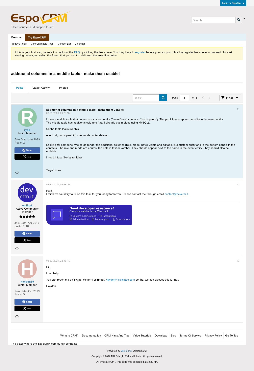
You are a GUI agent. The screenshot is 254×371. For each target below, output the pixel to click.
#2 (238, 184)
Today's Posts (19, 43)
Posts (19, 87)
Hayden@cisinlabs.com (120, 279)
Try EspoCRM (37, 37)
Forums (16, 37)
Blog (173, 335)
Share (29, 150)
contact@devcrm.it (176, 194)
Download (161, 335)
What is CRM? (69, 335)
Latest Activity (41, 87)
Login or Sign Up (231, 3)
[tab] (19, 88)
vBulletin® (126, 351)
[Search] (239, 20)
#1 (238, 109)
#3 (238, 260)
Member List (64, 43)
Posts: (18, 142)
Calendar (80, 43)
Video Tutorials (142, 335)
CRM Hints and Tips (116, 335)
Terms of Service (190, 335)
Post (29, 156)
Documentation (91, 335)
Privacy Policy (213, 335)
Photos (63, 87)
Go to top (231, 335)
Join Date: (21, 139)
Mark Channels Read (42, 43)
